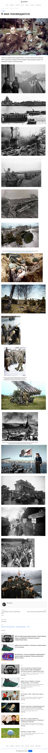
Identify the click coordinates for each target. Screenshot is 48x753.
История (32, 5)
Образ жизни (38, 5)
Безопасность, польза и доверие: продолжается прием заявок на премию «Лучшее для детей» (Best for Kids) (30, 656)
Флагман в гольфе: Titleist (28, 731)
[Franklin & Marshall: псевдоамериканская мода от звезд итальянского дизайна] (10, 707)
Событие (12, 8)
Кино (22, 715)
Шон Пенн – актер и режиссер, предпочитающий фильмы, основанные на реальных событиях (32, 720)
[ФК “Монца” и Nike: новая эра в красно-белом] (10, 695)
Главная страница (5, 8)
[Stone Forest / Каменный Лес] (24, 2)
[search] (46, 2)
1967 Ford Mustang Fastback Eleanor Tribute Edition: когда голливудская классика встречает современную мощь (30, 638)
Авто (22, 665)
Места (22, 5)
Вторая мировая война (21, 626)
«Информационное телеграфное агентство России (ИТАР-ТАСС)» (20, 252)
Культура (27, 5)
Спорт (7, 5)
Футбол (22, 691)
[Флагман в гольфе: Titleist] (10, 733)
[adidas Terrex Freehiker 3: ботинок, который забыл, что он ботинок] (7, 647)
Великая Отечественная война (7, 626)
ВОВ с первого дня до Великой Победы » (36, 611)
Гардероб (12, 5)
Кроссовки (17, 5)
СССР (28, 626)
